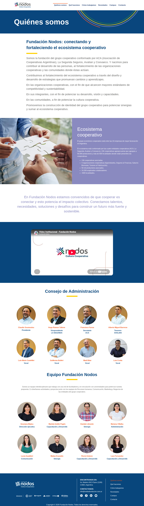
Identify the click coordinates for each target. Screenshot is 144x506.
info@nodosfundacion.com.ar (91, 491)
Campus (113, 5)
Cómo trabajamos (89, 5)
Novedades (102, 5)
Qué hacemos (74, 5)
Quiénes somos (60, 5)
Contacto (122, 5)
